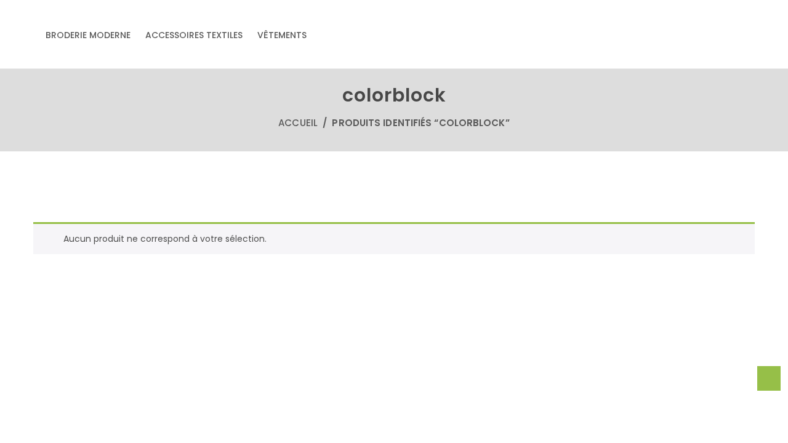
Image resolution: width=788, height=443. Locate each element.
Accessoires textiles (194, 35)
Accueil (298, 122)
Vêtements (282, 35)
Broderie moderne (88, 35)
